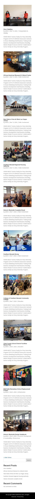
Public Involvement (24, 77)
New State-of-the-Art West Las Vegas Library (15, 120)
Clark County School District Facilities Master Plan (15, 344)
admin (6, 31)
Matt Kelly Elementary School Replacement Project (16, 389)
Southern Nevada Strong (11, 254)
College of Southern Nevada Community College (16, 298)
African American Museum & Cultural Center (17, 75)
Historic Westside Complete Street (14, 210)
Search (29, 460)
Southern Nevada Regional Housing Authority (14, 165)
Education (20, 301)
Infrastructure (21, 392)
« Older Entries (7, 457)
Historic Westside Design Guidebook (14, 434)
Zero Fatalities (8, 29)
